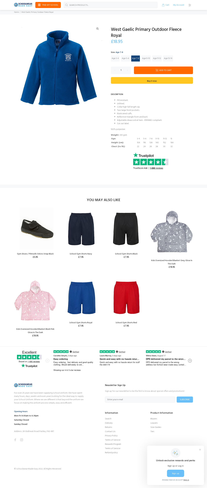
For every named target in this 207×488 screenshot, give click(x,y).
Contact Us (110, 431)
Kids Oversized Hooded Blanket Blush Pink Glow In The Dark (35, 330)
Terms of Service (112, 440)
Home (16, 12)
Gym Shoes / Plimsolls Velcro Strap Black (35, 254)
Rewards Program (113, 444)
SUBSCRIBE (185, 399)
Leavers (154, 423)
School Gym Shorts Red (126, 322)
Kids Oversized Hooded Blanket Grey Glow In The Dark (171, 262)
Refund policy (111, 452)
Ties (152, 431)
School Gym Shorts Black (126, 254)
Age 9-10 (146, 58)
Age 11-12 (157, 58)
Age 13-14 (168, 58)
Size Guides (155, 427)
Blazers (153, 419)
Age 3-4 (115, 58)
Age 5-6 (125, 58)
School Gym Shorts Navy (81, 254)
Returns (108, 427)
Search (108, 419)
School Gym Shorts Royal (80, 322)
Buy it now (152, 81)
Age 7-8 (135, 58)
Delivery (109, 423)
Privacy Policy (111, 436)
